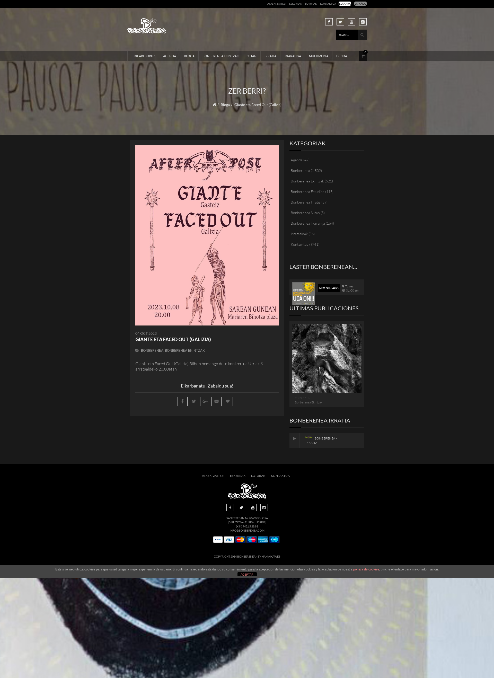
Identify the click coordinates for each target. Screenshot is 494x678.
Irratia (270, 56)
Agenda (169, 56)
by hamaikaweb (269, 556)
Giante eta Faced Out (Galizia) (173, 339)
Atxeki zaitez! (276, 3)
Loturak (311, 3)
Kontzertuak (300, 244)
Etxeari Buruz (143, 56)
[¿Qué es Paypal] (218, 540)
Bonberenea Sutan (305, 212)
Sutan (252, 56)
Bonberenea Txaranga (308, 223)
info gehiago (329, 288)
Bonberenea (152, 350)
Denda (341, 56)
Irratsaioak (299, 234)
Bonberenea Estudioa (307, 191)
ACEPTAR (247, 574)
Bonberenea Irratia (306, 202)
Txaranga (292, 56)
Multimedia (318, 56)
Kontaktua (328, 3)
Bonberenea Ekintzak (220, 56)
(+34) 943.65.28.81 (247, 526)
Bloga (189, 56)
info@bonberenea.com (247, 530)
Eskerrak (295, 3)
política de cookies (366, 569)
